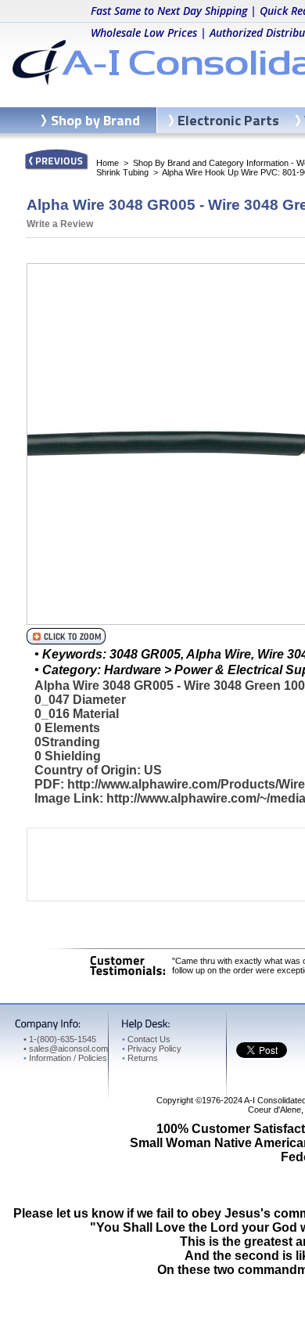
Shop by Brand (95, 120)
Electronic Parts (228, 120)
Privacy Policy (151, 1048)
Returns (140, 1058)
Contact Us (146, 1039)
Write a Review (60, 223)
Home (107, 163)
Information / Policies (65, 1058)
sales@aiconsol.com (68, 1048)
